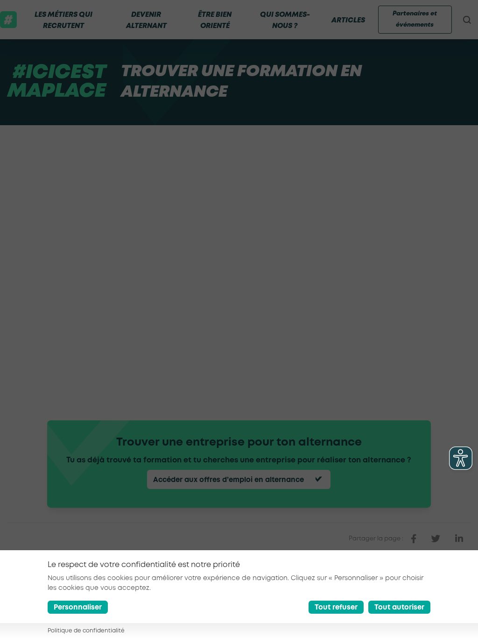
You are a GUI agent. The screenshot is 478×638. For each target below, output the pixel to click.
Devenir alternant (146, 20)
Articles (348, 20)
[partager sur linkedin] (459, 539)
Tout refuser (336, 607)
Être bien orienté (215, 20)
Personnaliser (78, 607)
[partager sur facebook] (413, 539)
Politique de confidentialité (86, 630)
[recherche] (467, 20)
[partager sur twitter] (436, 539)
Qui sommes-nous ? (285, 20)
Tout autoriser (399, 607)
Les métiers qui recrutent (63, 20)
